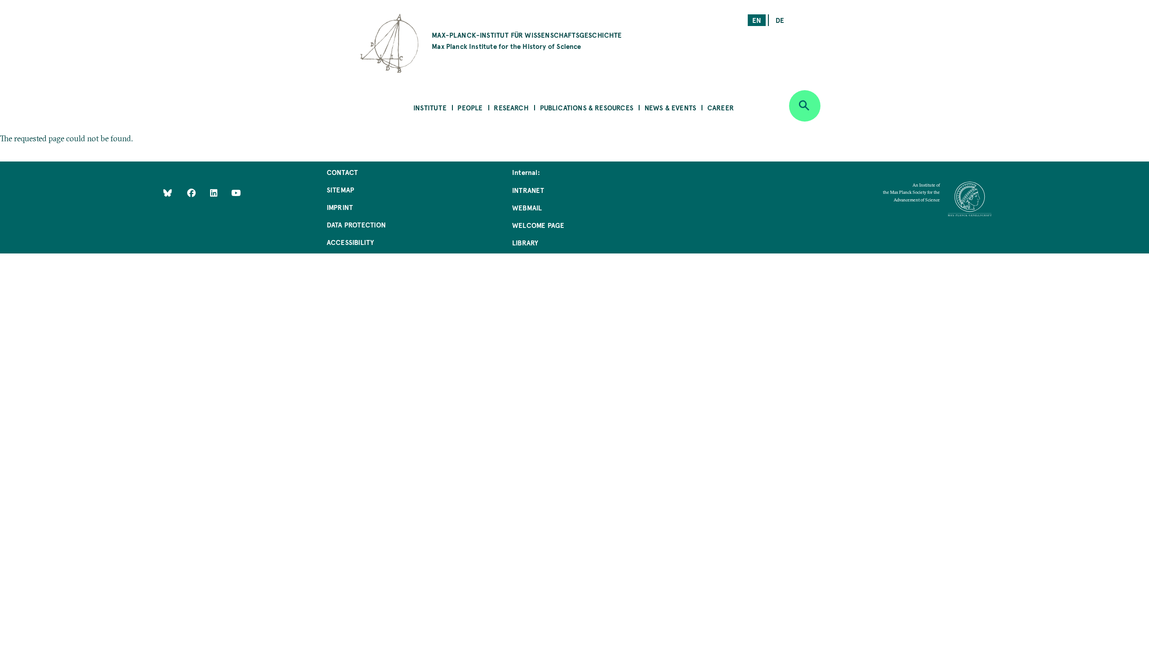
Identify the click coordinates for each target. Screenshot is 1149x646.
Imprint (340, 207)
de (780, 20)
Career (720, 107)
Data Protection (356, 224)
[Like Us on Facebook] (192, 192)
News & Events (670, 107)
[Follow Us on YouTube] (236, 192)
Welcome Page (538, 225)
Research (511, 107)
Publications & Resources (586, 107)
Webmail (527, 207)
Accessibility (350, 242)
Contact (342, 172)
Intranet (528, 190)
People (469, 107)
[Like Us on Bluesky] (167, 192)
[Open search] (804, 106)
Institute (430, 107)
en (756, 20)
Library (525, 242)
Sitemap (340, 189)
